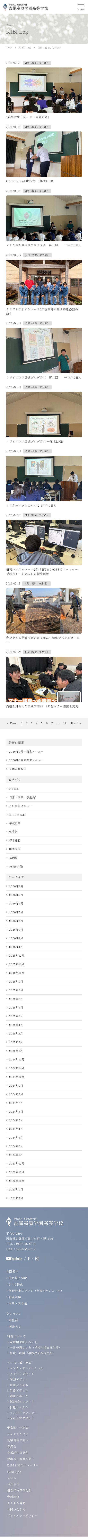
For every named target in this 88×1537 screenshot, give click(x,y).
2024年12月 (17, 1059)
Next (74, 723)
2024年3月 (16, 1137)
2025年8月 (16, 990)
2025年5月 (16, 1016)
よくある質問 (16, 1503)
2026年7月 (16, 895)
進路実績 (15, 1297)
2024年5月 (16, 1120)
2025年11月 (16, 964)
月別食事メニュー (20, 806)
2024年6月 (16, 1111)
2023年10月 (17, 1181)
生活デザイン (19, 1390)
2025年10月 (17, 973)
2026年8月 (16, 886)
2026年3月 (16, 929)
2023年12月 (17, 1163)
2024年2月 (16, 1146)
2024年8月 (16, 1094)
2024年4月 (16, 1129)
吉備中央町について (23, 1342)
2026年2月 (16, 938)
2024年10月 (17, 1077)
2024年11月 (16, 1068)
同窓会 (11, 1446)
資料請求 (13, 1497)
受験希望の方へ (18, 1440)
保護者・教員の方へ (21, 1459)
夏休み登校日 (17, 769)
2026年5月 (16, 912)
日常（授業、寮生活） (23, 797)
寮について (13, 1314)
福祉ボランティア (22, 1402)
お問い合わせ (16, 1509)
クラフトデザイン (22, 1374)
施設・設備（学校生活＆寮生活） (33, 1353)
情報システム (19, 1407)
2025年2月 (16, 1042)
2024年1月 (16, 1155)
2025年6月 (16, 1007)
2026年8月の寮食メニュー (26, 760)
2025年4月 (16, 1025)
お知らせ (13, 1484)
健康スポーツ (19, 1396)
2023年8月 (16, 1198)
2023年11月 (16, 1172)
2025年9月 (16, 981)
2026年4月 (16, 921)
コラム (11, 1478)
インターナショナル (23, 1413)
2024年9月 (16, 1085)
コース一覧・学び (19, 1363)
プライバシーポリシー (22, 1515)
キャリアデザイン (22, 1418)
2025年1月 (16, 1051)
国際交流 (15, 849)
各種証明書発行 (18, 1453)
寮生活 (13, 1320)
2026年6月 (16, 903)
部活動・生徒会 (18, 1427)
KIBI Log (14, 1472)
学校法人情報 (18, 1278)
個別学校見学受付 (19, 1490)
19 (65, 723)
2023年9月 (16, 1189)
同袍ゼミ (15, 1327)
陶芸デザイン (19, 1379)
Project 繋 (16, 866)
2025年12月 (17, 955)
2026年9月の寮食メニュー (26, 751)
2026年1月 (16, 947)
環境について (16, 1336)
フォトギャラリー (19, 1434)
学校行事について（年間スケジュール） (36, 1291)
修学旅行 (15, 840)
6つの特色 (16, 1284)
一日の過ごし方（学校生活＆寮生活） (36, 1347)
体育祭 (13, 832)
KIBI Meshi (17, 815)
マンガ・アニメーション (27, 1368)
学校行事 (15, 823)
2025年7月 (16, 999)
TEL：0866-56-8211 (21, 1244)
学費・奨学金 (18, 1303)
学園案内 (12, 1271)
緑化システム (19, 1385)
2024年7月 (16, 1103)
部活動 (13, 858)
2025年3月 (16, 1033)
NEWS (14, 788)
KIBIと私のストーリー (23, 1465)
